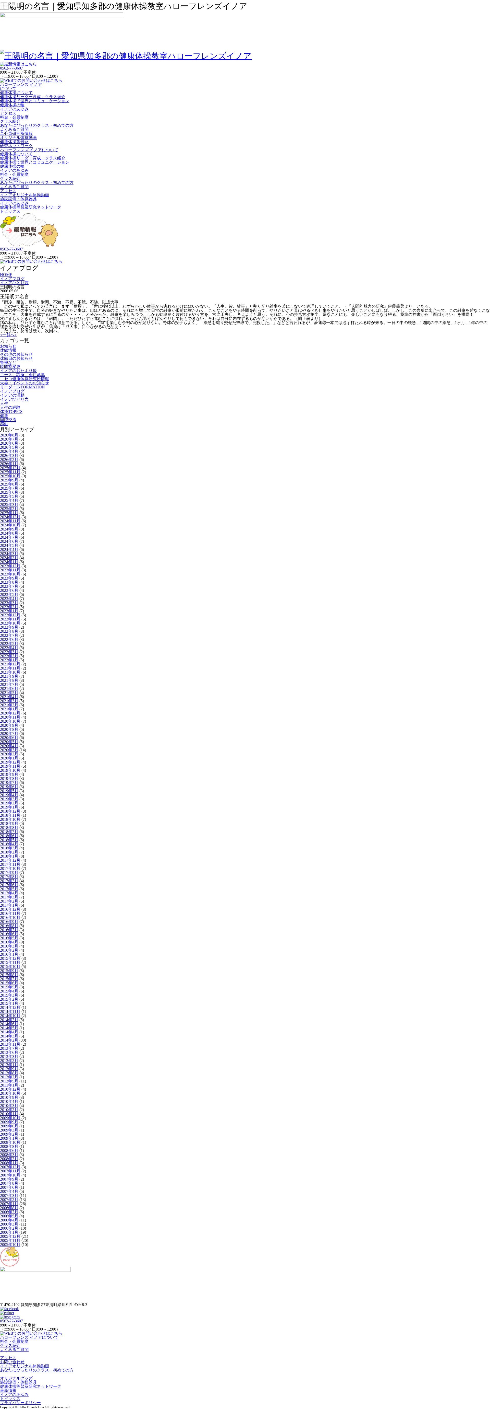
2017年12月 (10, 860)
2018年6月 (9, 836)
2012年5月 (9, 1081)
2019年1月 (9, 807)
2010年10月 (10, 1093)
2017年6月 (9, 885)
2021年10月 (10, 672)
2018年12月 (10, 811)
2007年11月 (10, 1171)
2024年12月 (10, 517)
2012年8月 (9, 1073)
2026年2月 (9, 459)
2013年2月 (9, 1060)
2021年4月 (9, 697)
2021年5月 (9, 692)
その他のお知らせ (16, 354)
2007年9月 (9, 1179)
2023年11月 (10, 570)
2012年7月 (9, 1077)
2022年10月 (10, 623)
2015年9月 (9, 970)
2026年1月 (9, 463)
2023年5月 (9, 594)
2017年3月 (9, 897)
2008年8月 (9, 1146)
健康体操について (16, 92)
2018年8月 (9, 827)
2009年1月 (9, 1138)
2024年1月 (9, 562)
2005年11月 (10, 1240)
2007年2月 (9, 1199)
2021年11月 (10, 668)
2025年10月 (10, 476)
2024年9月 (9, 529)
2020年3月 (9, 750)
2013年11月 (10, 1044)
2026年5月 (9, 447)
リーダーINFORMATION (22, 387)
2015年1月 (9, 1003)
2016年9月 (9, 921)
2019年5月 (9, 791)
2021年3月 (9, 701)
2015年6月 (9, 983)
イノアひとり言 (14, 399)
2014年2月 (9, 1040)
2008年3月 (9, 1154)
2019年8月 (9, 778)
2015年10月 (10, 966)
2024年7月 (9, 537)
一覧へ (8, 335)
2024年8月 (9, 533)
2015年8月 (9, 975)
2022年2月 (9, 656)
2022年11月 (10, 619)
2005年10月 (10, 1244)
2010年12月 (10, 1089)
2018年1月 (9, 856)
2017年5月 (9, 889)
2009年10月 (10, 1118)
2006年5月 (9, 1216)
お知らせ (8, 346)
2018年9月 (9, 823)
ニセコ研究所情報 (16, 133)
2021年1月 (9, 709)
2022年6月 (9, 639)
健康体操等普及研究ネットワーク (16, 144)
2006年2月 (9, 1228)
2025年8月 (9, 484)
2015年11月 (10, 962)
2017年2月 (9, 901)
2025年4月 (9, 500)
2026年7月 (9, 439)
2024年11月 (10, 521)
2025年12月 (10, 468)
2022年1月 (9, 660)
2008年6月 (9, 1150)
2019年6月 (9, 786)
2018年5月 (9, 840)
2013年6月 (9, 1052)
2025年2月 (9, 508)
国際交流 (8, 420)
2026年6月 (9, 443)
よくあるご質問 (14, 129)
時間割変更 (10, 366)
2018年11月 (10, 815)
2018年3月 (9, 848)
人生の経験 (10, 407)
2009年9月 (9, 1122)
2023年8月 (9, 582)
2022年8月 (9, 631)
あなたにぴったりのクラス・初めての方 (37, 125)
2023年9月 (9, 578)
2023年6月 (9, 590)
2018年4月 (9, 844)
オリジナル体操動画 (18, 137)
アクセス (8, 113)
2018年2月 (9, 852)
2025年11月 (10, 472)
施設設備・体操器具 (18, 199)
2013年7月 (9, 1048)
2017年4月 (9, 893)
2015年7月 (9, 979)
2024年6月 (9, 541)
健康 (4, 415)
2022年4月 (9, 647)
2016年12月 (10, 909)
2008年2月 (9, 1159)
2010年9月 (9, 1097)
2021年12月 (10, 664)
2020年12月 (10, 713)
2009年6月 (9, 1126)
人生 (4, 403)
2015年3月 (9, 995)
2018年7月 (9, 831)
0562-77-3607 (11, 68)
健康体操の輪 (12, 105)
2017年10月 (10, 868)
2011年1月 (9, 1085)
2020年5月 (9, 742)
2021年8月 (9, 680)
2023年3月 (9, 602)
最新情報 (8, 1390)
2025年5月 (9, 496)
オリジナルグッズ (16, 1378)
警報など (8, 362)
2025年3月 (9, 504)
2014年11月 (10, 1011)
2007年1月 (9, 1204)
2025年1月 (9, 513)
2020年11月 (10, 717)
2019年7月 (9, 782)
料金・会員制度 (14, 117)
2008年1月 (9, 1163)
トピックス (10, 211)
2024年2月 (9, 558)
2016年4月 (9, 942)
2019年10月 (10, 770)
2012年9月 (9, 1069)
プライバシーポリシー (20, 1403)
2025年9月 (9, 480)
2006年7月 (9, 1212)
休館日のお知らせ (16, 358)
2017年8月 (9, 876)
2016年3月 (9, 946)
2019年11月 (10, 766)
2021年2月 (9, 705)
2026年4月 (9, 451)
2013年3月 (9, 1056)
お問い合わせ (12, 1362)
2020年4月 (9, 746)
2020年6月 (9, 737)
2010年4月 (9, 1101)
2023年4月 (9, 598)
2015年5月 (9, 987)
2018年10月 (10, 819)
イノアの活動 (12, 395)
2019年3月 (9, 799)
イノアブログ (12, 391)
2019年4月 (9, 795)
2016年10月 (10, 917)
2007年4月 (9, 1191)
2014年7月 (9, 1020)
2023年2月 (9, 607)
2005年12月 (10, 1236)
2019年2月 (9, 803)
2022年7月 (9, 635)
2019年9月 (9, 774)
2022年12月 (10, 615)
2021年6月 (9, 688)
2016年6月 (9, 934)
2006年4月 (9, 1220)
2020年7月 (9, 733)
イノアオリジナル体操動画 (24, 195)
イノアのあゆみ (14, 109)
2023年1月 (9, 611)
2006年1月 (9, 1232)
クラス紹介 (10, 121)
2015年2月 (9, 999)
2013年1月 (9, 1064)
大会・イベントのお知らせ (24, 383)
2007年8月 (9, 1183)
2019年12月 (10, 762)
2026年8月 (9, 435)
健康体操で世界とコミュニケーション (34, 101)
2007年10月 (10, 1175)
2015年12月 (10, 958)
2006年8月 (9, 1208)
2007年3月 (9, 1195)
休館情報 (8, 350)
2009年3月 (9, 1130)
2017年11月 (10, 864)
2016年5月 (9, 938)
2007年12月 (10, 1167)
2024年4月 (9, 549)
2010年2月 (9, 1109)
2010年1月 (9, 1114)
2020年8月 (9, 729)
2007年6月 (9, 1187)
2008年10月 (10, 1142)
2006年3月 (9, 1224)
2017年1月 (9, 905)
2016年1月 (9, 954)
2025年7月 (9, 488)
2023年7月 (9, 586)
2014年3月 (9, 1036)
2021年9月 (9, 676)
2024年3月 (9, 553)
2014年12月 (10, 1007)
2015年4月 (9, 991)
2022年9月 (9, 627)
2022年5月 (9, 643)
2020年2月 (9, 754)
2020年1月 (9, 758)
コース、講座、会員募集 (22, 375)
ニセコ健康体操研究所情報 (24, 379)
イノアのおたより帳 (18, 370)
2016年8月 (9, 925)
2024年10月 (10, 525)
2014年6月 (9, 1024)
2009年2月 (9, 1134)
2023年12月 (10, 566)
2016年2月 (9, 950)
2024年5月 (9, 545)
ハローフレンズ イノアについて (21, 86)
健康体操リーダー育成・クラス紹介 (32, 97)
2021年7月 (9, 684)
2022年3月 (9, 652)
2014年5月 (9, 1028)
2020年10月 (10, 721)
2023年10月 (10, 574)
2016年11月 (10, 913)
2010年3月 (9, 1105)
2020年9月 (9, 725)
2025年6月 (9, 492)
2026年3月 (9, 455)
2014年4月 (9, 1032)
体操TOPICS (11, 411)
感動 (4, 424)
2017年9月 (9, 872)
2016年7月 (9, 930)
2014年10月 (10, 1015)
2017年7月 (9, 881)
